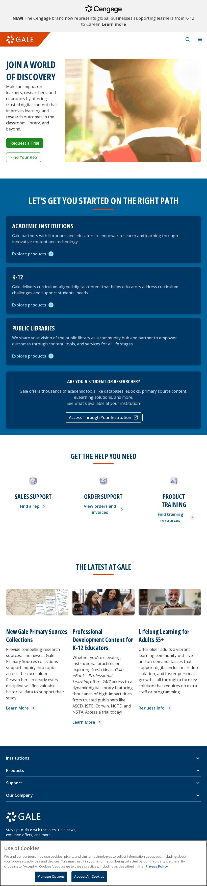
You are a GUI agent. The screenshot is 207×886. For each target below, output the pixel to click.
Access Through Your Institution (100, 417)
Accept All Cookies (89, 876)
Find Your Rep (23, 157)
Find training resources (170, 517)
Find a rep (30, 506)
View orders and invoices (100, 509)
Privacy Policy (156, 866)
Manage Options (50, 876)
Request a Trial (24, 143)
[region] (103, 863)
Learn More (17, 708)
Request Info (152, 708)
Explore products (29, 254)
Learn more (114, 24)
